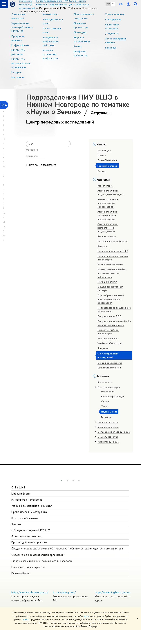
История (16, 72)
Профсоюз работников (80, 53)
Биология (106, 417)
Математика (108, 391)
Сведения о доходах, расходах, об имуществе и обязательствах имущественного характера (67, 548)
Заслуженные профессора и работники (51, 41)
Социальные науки (107, 436)
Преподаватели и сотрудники (29, 512)
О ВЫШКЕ (18, 487)
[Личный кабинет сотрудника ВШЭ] (128, 4)
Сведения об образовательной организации (37, 554)
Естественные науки (108, 387)
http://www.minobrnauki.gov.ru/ (29, 592)
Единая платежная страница (28, 567)
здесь (86, 616)
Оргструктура (113, 19)
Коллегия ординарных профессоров (50, 54)
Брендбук (110, 47)
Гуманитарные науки (108, 441)
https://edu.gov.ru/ (64, 592)
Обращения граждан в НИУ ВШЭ (30, 530)
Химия (104, 406)
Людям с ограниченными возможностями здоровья (42, 561)
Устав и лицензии (114, 14)
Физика (105, 401)
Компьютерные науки (112, 396)
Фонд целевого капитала (26, 536)
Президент (80, 32)
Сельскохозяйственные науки (113, 431)
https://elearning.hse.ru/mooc (112, 592)
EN (113, 4)
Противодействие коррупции (29, 542)
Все (4, 105)
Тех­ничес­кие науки (107, 422)
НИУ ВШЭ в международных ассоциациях (20, 63)
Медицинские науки (108, 427)
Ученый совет (50, 14)
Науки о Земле (109, 411)
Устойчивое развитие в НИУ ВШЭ (31, 505)
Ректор (78, 46)
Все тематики (104, 382)
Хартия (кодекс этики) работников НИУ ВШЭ (22, 27)
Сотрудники (100, 112)
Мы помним (17, 77)
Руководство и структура (26, 499)
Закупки (16, 524)
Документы (111, 33)
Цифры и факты (20, 45)
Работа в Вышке (20, 573)
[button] (61, 480)
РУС (108, 4)
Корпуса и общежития (24, 518)
